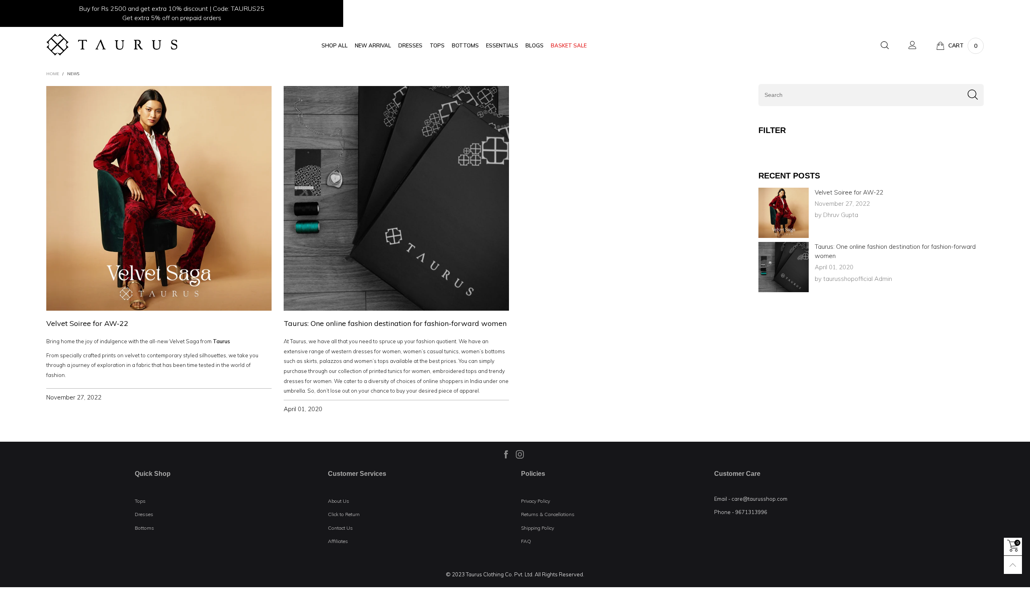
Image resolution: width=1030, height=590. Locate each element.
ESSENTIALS (502, 45)
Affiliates (338, 541)
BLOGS (534, 45)
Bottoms (144, 528)
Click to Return (344, 514)
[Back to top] (1013, 565)
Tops (140, 501)
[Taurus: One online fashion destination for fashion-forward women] (783, 267)
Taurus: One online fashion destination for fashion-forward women (395, 323)
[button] (973, 95)
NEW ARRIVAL (373, 45)
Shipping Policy (537, 528)
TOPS (437, 45)
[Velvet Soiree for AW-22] (783, 213)
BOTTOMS (465, 45)
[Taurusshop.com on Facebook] (506, 454)
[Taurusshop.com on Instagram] (520, 454)
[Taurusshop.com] (111, 44)
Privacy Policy (535, 501)
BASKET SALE (569, 45)
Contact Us (340, 528)
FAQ (526, 541)
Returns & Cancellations (548, 514)
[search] (871, 95)
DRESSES (410, 45)
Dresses (144, 514)
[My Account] (912, 45)
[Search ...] (885, 45)
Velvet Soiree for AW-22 (87, 323)
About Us (338, 501)
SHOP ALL (334, 45)
